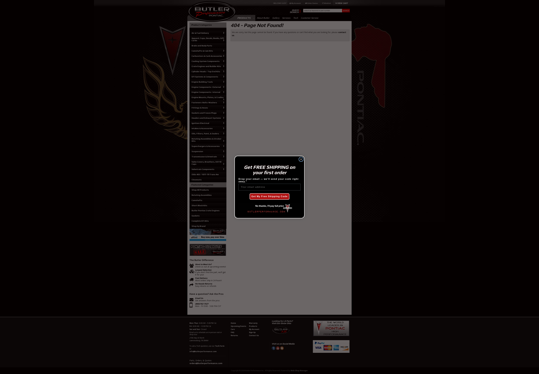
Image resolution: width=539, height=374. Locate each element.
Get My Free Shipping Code (269, 196)
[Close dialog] (301, 159)
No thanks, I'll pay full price (269, 206)
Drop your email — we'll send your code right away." (268, 180)
